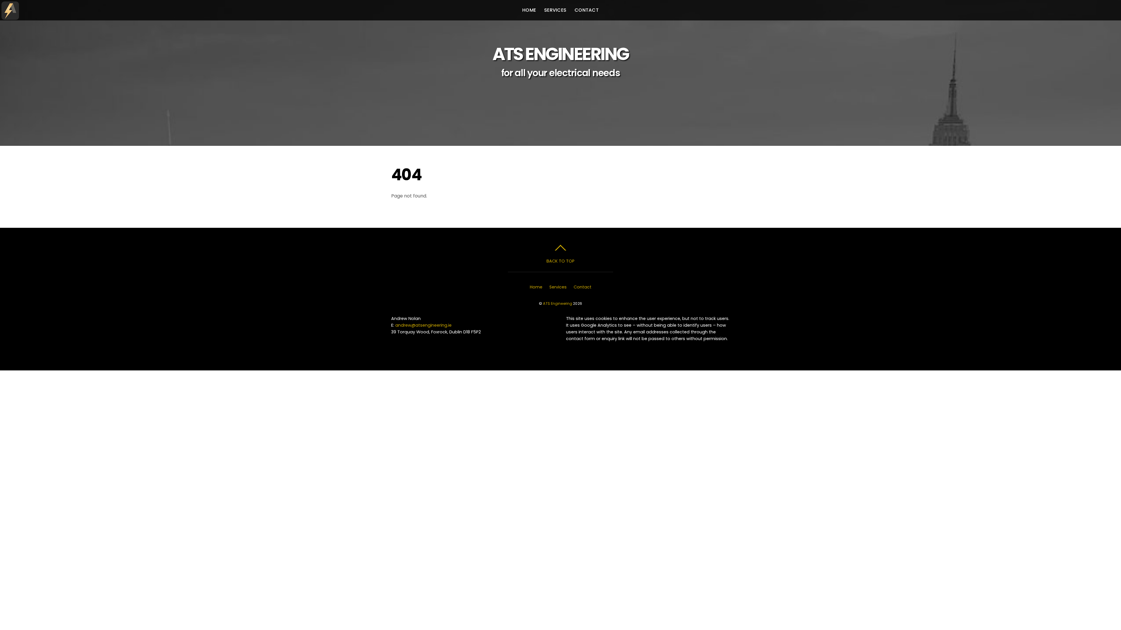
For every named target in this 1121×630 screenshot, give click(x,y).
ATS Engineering (557, 303)
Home (529, 10)
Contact (587, 10)
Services (555, 10)
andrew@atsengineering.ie (423, 325)
